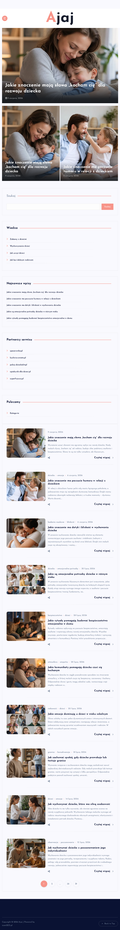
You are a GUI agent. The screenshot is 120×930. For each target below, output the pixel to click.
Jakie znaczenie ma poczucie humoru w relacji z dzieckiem (34, 299)
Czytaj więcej (102, 457)
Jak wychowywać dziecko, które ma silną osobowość (79, 804)
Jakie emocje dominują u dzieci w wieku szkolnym (78, 714)
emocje (61, 475)
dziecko (51, 475)
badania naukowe (56, 522)
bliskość (70, 522)
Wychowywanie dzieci (20, 246)
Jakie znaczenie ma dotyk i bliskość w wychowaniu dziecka (34, 305)
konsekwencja (63, 752)
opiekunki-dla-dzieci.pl (20, 372)
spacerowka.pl (16, 351)
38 (68, 884)
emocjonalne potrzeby (68, 569)
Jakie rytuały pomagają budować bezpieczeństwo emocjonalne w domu (39, 318)
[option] (60, 65)
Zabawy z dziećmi (18, 239)
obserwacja (53, 842)
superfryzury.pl (17, 379)
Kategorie (14, 413)
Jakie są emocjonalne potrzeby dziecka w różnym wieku (32, 312)
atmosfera (52, 662)
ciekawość (52, 709)
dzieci (67, 615)
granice (51, 752)
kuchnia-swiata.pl (18, 358)
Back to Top (109, 924)
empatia (64, 662)
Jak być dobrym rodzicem (21, 260)
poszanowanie (67, 842)
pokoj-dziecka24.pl (18, 365)
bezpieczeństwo (55, 615)
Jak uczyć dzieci (17, 253)
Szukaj (11, 196)
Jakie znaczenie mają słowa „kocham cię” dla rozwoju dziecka (28, 167)
